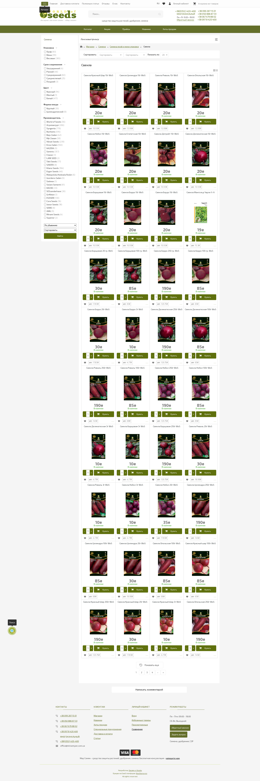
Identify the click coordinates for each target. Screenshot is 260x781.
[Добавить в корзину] (104, 121)
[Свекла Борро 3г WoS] (132, 329)
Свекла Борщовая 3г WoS (132, 426)
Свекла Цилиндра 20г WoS (132, 543)
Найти (159, 14)
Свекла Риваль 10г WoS (166, 75)
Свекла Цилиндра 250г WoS (200, 485)
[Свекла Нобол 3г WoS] (132, 505)
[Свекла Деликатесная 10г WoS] (200, 154)
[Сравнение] (137, 728)
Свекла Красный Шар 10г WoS (98, 75)
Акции (107, 29)
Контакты (125, 3)
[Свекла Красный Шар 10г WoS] (98, 95)
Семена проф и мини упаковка (124, 46)
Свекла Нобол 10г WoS (99, 133)
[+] (91, 121)
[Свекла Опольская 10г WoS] (200, 95)
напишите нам (173, 758)
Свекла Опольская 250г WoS (200, 602)
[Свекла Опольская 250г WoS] (200, 622)
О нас (115, 3)
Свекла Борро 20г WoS (98, 309)
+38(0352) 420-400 (185, 12)
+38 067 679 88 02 (207, 16)
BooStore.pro (141, 773)
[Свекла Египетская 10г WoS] (132, 154)
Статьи (97, 738)
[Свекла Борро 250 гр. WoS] (166, 271)
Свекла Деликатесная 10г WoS (201, 133)
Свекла (147, 46)
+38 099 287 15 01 (207, 11)
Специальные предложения (107, 729)
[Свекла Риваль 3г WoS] (98, 505)
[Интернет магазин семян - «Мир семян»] (58, 14)
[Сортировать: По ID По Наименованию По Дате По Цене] (60, 230)
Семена (102, 46)
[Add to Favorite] (85, 128)
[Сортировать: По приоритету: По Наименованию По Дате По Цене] (111, 54)
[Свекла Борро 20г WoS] (98, 329)
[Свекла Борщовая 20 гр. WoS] (98, 271)
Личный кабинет (181, 3)
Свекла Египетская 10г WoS (132, 133)
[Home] (81, 46)
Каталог (88, 29)
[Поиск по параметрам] (12, 631)
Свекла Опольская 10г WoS (200, 75)
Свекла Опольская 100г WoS (166, 543)
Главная (53, 3)
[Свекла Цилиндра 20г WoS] (132, 563)
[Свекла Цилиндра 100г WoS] (98, 563)
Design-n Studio (135, 770)
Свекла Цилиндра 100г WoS (98, 543)
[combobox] (125, 14)
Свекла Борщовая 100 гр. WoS (132, 251)
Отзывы (106, 3)
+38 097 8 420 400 (207, 19)
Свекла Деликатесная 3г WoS (98, 426)
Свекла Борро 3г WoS (132, 309)
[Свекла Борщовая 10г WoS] (98, 212)
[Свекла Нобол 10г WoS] (98, 154)
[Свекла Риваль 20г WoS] (200, 446)
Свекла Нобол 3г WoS (132, 485)
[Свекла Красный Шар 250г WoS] (98, 622)
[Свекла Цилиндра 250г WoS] (200, 505)
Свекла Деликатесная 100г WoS (200, 309)
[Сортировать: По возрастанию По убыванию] (60, 225)
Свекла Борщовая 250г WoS (166, 426)
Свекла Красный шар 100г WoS (201, 543)
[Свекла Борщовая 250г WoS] (166, 446)
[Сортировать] (135, 54)
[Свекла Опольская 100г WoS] (166, 563)
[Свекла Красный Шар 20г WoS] (132, 622)
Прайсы (126, 29)
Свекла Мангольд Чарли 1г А (201, 192)
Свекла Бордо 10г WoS (167, 192)
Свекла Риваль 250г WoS (98, 368)
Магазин (90, 46)
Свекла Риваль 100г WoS (133, 368)
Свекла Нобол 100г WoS (200, 368)
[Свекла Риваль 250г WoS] (98, 388)
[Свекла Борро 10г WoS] (132, 212)
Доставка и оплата (69, 3)
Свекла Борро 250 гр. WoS (166, 251)
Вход (134, 715)
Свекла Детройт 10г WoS (166, 133)
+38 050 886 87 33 (207, 13)
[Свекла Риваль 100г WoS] (132, 388)
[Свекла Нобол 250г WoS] (166, 388)
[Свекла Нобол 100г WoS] (200, 388)
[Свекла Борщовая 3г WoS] (132, 446)
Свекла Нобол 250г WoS (166, 368)
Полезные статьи (90, 3)
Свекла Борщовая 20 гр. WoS (98, 251)
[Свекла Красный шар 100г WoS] (200, 563)
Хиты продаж (169, 29)
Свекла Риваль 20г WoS (200, 426)
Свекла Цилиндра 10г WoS (132, 75)
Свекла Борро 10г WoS (132, 192)
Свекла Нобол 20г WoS (166, 485)
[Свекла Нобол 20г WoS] (166, 505)
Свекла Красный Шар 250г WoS (98, 602)
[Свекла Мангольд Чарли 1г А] (200, 212)
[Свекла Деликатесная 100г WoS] (200, 329)
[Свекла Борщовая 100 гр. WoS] (132, 271)
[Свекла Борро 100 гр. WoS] (200, 271)
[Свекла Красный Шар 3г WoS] (166, 622)
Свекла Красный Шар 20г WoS (132, 602)
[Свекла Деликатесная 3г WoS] (98, 446)
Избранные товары (141, 720)
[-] (84, 121)
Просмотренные (140, 724)
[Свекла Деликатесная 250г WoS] (166, 329)
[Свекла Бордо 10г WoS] (166, 212)
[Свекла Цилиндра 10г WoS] (132, 95)
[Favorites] (164, 3)
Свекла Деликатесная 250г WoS (166, 309)
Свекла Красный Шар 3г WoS (166, 602)
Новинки (146, 29)
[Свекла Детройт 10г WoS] (166, 154)
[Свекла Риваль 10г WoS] (166, 95)
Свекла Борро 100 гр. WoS (200, 251)
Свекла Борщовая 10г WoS (98, 192)
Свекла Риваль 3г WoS (99, 485)
